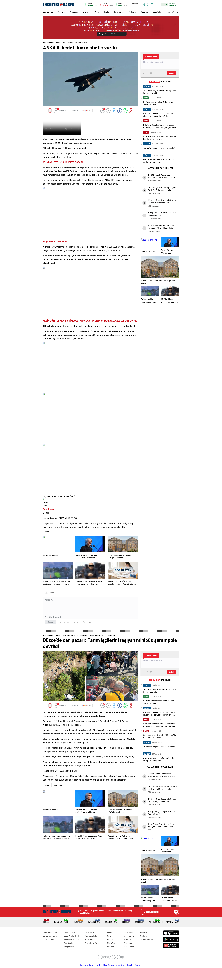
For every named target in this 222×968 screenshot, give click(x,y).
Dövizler (110, 936)
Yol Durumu (154, 921)
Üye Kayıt (143, 936)
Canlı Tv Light (48, 939)
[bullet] (77, 621)
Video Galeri (129, 936)
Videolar (132, 12)
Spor (97, 12)
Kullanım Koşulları (127, 965)
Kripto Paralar (172, 921)
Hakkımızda (84, 965)
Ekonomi (87, 12)
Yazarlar (144, 12)
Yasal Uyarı (138, 965)
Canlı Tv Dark (69, 932)
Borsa (46, 921)
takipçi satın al (70, 946)
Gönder (51, 622)
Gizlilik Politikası (101, 965)
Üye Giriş (143, 932)
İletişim (92, 965)
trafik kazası (57, 785)
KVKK (117, 965)
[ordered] (74, 621)
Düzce (47, 785)
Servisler (61, 12)
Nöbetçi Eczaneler (71, 939)
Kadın (106, 12)
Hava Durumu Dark (50, 932)
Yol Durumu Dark (50, 936)
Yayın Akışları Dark (71, 936)
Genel (58, 43)
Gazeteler (157, 12)
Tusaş (47, 531)
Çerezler (111, 965)
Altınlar (110, 932)
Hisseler (126, 921)
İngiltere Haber (48, 43)
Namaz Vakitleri (61, 921)
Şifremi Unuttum (146, 939)
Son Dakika (48, 12)
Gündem (74, 12)
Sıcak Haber (129, 946)
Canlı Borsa (89, 932)
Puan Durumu (111, 921)
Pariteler (139, 921)
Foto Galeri (119, 12)
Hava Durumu (94, 921)
